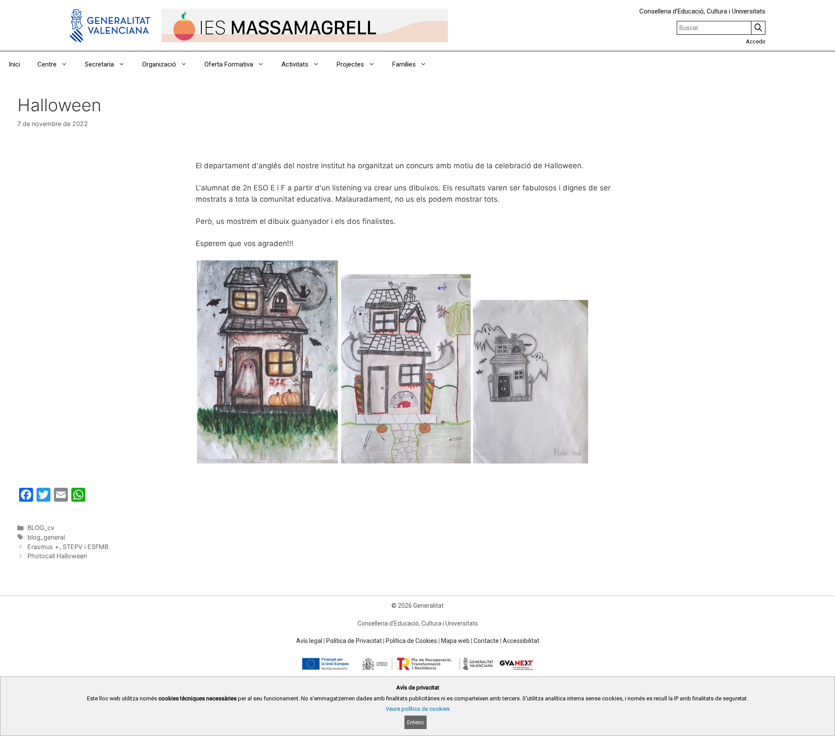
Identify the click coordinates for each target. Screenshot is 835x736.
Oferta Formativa (228, 64)
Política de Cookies (411, 640)
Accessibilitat (521, 640)
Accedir (755, 41)
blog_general (46, 537)
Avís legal (309, 640)
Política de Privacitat (354, 640)
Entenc (415, 722)
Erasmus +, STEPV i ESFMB (67, 546)
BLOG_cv (40, 527)
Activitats (294, 64)
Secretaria (99, 64)
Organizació (159, 64)
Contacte (486, 640)
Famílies (404, 64)
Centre (47, 64)
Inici (14, 64)
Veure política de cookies (418, 709)
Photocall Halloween (57, 555)
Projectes (350, 64)
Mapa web (455, 640)
